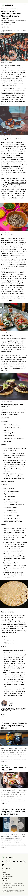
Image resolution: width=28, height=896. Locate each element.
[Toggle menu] (25, 5)
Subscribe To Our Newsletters (8, 868)
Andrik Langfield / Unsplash (7, 62)
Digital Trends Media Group (7, 883)
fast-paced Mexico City (14, 76)
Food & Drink (4, 721)
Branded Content (5, 880)
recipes (3, 157)
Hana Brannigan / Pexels (6, 332)
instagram (9, 705)
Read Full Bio (8, 710)
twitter (13, 705)
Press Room (5, 887)
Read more (4, 761)
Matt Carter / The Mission (6, 401)
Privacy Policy (21, 885)
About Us (4, 870)
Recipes (3, 717)
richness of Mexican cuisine (12, 65)
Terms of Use (14, 885)
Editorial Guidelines (6, 874)
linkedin (11, 705)
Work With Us (20, 883)
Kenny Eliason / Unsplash (6, 136)
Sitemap (10, 887)
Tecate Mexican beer (14, 427)
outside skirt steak (15, 425)
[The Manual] (7, 5)
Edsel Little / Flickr (5, 609)
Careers (15, 883)
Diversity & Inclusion (6, 885)
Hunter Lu (4, 24)
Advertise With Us (5, 878)
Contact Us (4, 872)
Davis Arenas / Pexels (5, 232)
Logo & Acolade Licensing (7, 876)
